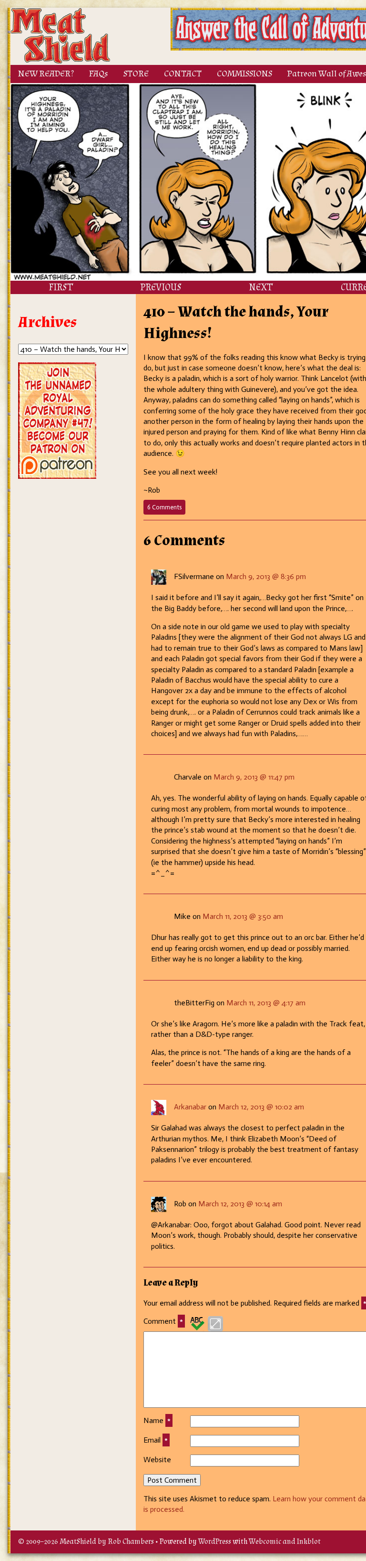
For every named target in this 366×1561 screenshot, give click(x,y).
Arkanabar (190, 1106)
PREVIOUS (161, 287)
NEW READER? (46, 74)
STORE (136, 74)
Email (155, 1440)
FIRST (61, 287)
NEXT (261, 287)
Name (157, 1420)
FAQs (98, 74)
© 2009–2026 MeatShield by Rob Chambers (86, 1542)
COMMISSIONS (244, 74)
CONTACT (183, 74)
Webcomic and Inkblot (285, 1542)
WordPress (214, 1542)
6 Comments (166, 509)
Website (157, 1459)
